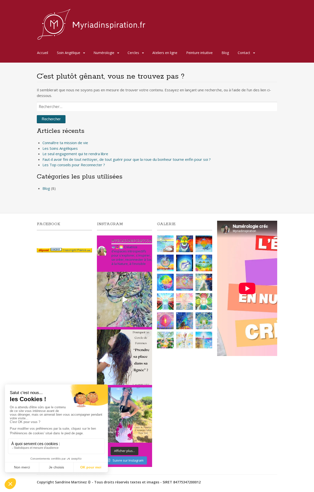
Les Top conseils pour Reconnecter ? (73, 164)
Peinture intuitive (199, 52)
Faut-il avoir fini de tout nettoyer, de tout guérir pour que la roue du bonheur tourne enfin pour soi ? (126, 159)
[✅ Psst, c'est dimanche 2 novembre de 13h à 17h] (124, 357)
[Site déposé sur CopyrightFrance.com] (64, 251)
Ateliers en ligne (164, 52)
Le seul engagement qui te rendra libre (75, 153)
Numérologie (103, 52)
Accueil (42, 52)
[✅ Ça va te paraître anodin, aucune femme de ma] (124, 415)
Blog (225, 52)
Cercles (133, 52)
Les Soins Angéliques (60, 148)
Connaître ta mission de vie (65, 142)
